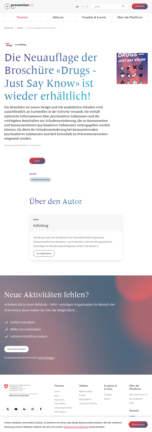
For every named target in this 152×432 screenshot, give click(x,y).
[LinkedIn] (24, 409)
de (77, 6)
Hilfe (131, 402)
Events (107, 398)
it (82, 6)
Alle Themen (60, 411)
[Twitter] (7, 409)
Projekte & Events (94, 17)
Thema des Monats (88, 403)
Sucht (57, 391)
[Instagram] (32, 409)
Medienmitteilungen (86, 393)
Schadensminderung (40, 179)
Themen (22, 17)
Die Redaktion (136, 398)
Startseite (9, 27)
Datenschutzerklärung (76, 426)
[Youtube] (16, 409)
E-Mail (132, 416)
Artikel (20, 27)
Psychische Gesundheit (59, 401)
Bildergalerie (85, 399)
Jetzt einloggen (46, 357)
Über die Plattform (130, 17)
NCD (56, 395)
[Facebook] (40, 409)
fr (87, 6)
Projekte (108, 394)
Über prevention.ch (138, 394)
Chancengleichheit (63, 407)
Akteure (58, 17)
